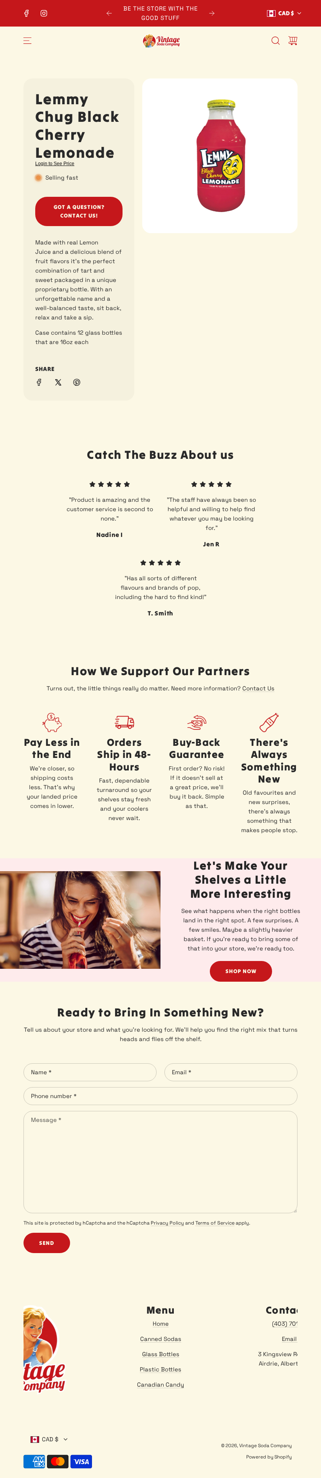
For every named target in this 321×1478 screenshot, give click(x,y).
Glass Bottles (160, 1354)
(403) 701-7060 (293, 1323)
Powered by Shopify (269, 1457)
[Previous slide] (109, 13)
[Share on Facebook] (39, 384)
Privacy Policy (167, 1223)
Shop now (240, 971)
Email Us (293, 1339)
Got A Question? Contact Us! (79, 211)
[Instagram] (43, 13)
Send (46, 1242)
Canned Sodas (160, 1339)
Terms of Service (214, 1223)
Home (161, 1323)
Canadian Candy (160, 1384)
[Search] (275, 40)
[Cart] (292, 40)
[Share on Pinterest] (76, 384)
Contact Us (258, 688)
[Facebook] (26, 13)
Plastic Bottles (160, 1369)
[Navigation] (27, 40)
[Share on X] (58, 384)
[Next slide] (212, 13)
